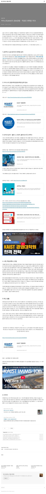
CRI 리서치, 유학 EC (8, 410)
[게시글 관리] (7, 428)
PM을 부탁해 (5, 432)
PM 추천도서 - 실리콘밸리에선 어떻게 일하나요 (10, 438)
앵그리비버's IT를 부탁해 (6, 1)
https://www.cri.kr (7, 408)
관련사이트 (2, 487)
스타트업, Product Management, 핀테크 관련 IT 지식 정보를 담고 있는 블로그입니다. (17, 475)
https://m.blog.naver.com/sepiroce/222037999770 (13, 151)
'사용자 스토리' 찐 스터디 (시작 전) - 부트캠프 (10, 435)
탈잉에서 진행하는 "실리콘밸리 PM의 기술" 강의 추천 (11, 439)
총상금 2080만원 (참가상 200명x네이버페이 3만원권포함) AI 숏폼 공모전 (20, 420)
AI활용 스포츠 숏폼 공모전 (10, 419)
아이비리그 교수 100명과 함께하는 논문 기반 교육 (14, 412)
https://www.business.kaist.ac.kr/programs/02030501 (20, 97)
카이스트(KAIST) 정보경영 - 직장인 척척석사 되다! (11, 434)
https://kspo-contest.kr (8, 417)
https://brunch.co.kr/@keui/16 (20, 180)
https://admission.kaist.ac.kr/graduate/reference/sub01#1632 (21, 114)
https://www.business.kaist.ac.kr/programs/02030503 (14, 337)
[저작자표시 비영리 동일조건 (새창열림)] (15, 428)
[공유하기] (6, 428)
